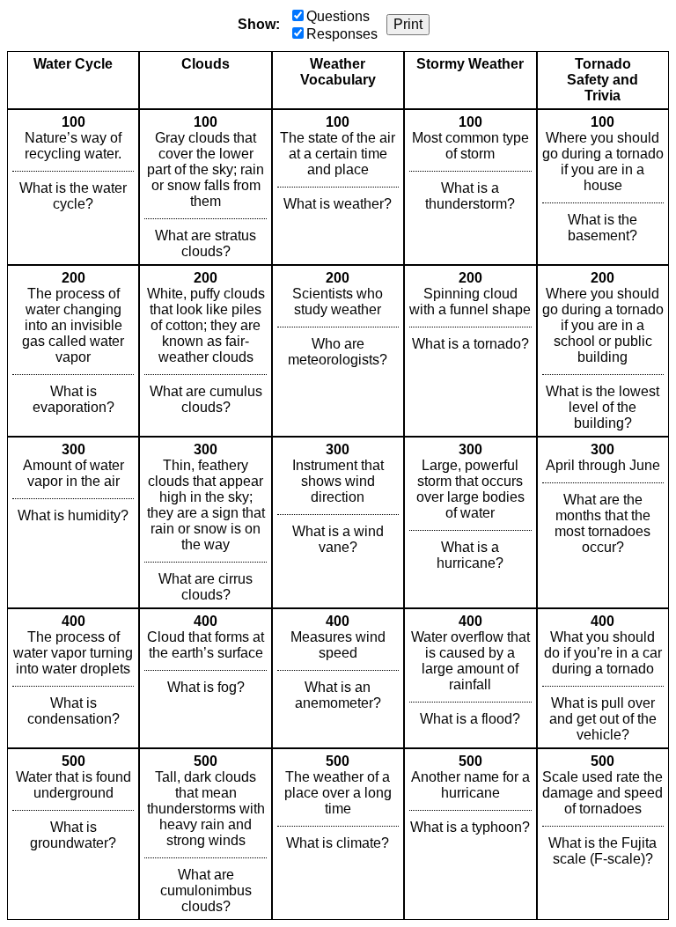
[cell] (73, 187)
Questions (338, 16)
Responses (342, 33)
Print (407, 24)
